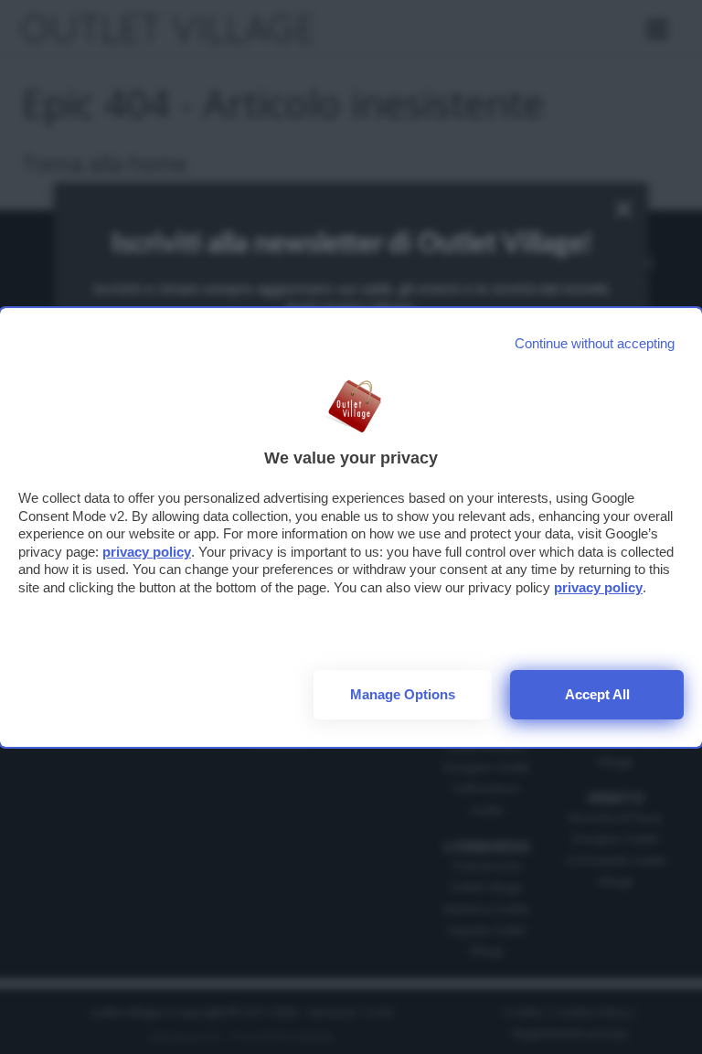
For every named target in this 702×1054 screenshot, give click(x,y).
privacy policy (146, 551)
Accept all (597, 694)
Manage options (402, 694)
